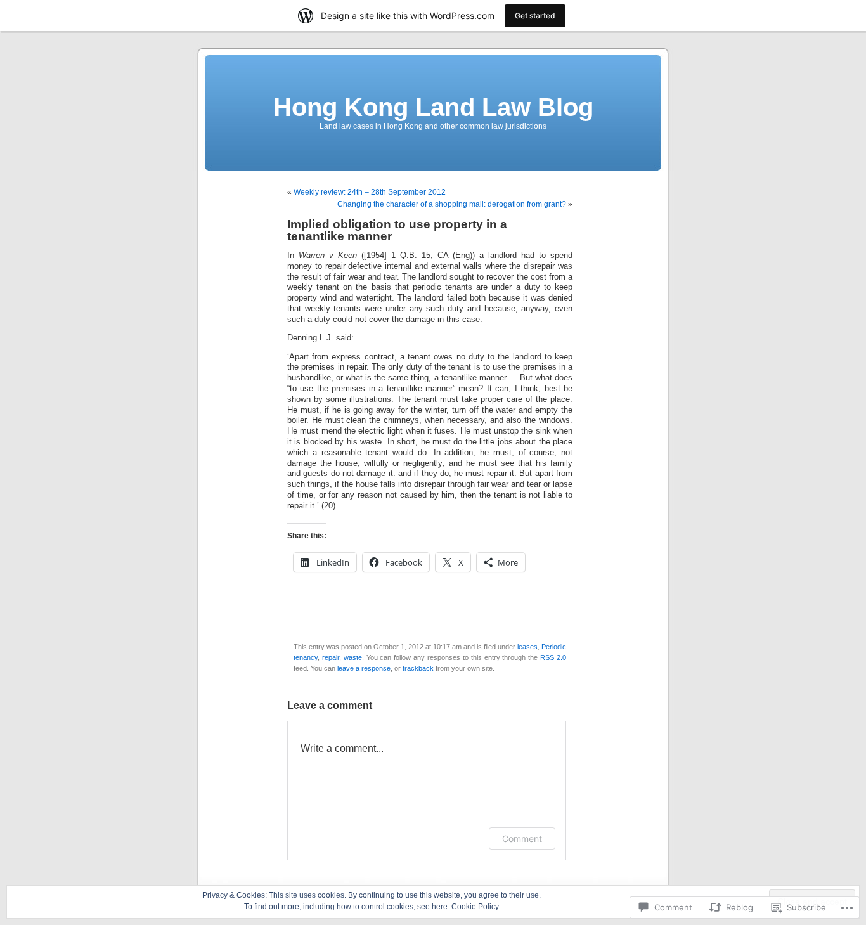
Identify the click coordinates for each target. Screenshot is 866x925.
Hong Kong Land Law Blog (433, 107)
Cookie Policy (475, 906)
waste (353, 657)
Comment (522, 838)
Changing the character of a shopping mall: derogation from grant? (451, 204)
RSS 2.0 (553, 657)
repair (330, 657)
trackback (418, 668)
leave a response (364, 668)
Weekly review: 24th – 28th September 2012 (370, 192)
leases (527, 646)
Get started (535, 15)
